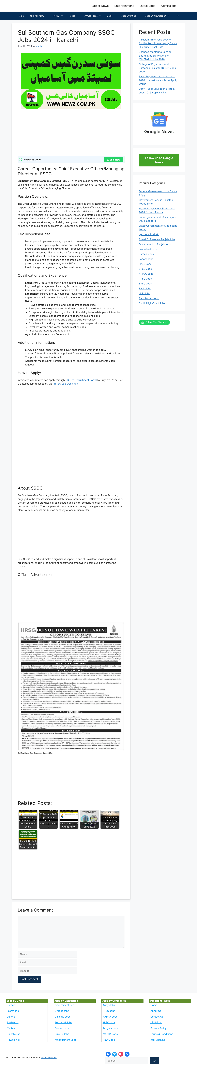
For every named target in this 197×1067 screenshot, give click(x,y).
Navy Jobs (109, 1039)
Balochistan (13, 1034)
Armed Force (91, 15)
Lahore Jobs (146, 259)
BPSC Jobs (145, 283)
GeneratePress (49, 1057)
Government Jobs (65, 1005)
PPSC (56, 15)
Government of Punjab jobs (155, 244)
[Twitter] (114, 1054)
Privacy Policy (158, 1028)
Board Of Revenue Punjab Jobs (157, 239)
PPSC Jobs (145, 278)
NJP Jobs (144, 293)
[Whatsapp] (127, 1054)
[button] (178, 16)
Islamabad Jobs (148, 249)
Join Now (115, 159)
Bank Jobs (145, 288)
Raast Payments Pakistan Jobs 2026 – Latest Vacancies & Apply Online (158, 80)
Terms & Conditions (161, 1034)
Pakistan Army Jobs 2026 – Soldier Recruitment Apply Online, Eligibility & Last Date (158, 43)
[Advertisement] (71, 134)
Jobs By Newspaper (155, 15)
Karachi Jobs (146, 254)
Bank (109, 15)
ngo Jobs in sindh (149, 234)
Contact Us (156, 1016)
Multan (11, 1028)
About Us (155, 1010)
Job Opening (157, 1039)
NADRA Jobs (110, 1016)
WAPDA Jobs (110, 1034)
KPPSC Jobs (146, 273)
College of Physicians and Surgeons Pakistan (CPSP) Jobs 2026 (157, 68)
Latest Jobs (147, 6)
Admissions (168, 6)
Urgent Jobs (62, 1010)
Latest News (100, 6)
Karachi (11, 1005)
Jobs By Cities (128, 15)
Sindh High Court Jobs (152, 303)
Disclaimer (156, 1022)
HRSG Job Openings (66, 383)
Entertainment (124, 6)
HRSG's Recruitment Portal (81, 380)
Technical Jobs (63, 1022)
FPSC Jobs (145, 263)
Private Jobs (62, 1034)
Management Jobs (65, 1039)
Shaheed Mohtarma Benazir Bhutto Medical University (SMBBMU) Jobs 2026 (155, 55)
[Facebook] (108, 1054)
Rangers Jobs (110, 1028)
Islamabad (13, 1010)
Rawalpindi (13, 1039)
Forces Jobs (62, 1028)
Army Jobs (109, 1005)
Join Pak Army (37, 15)
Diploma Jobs (63, 1016)
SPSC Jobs (145, 268)
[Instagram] (121, 1054)
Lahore (11, 1016)
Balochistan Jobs (149, 298)
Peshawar (12, 1022)
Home (21, 15)
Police (72, 15)
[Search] (154, 1060)
